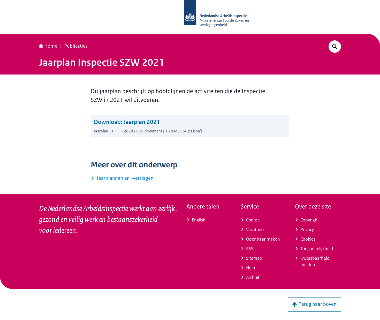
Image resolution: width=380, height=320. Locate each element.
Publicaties (76, 46)
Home (50, 46)
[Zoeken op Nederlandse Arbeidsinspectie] (335, 46)
